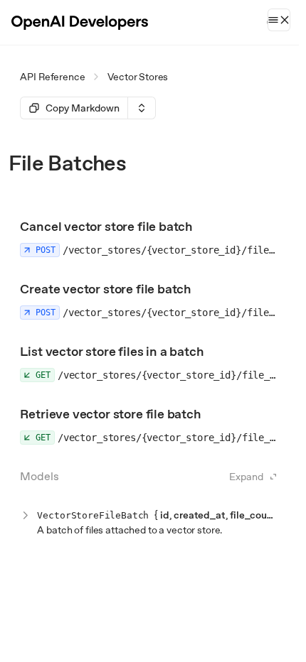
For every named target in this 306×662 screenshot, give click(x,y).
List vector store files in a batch (112, 351)
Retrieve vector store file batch (110, 413)
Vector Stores (137, 76)
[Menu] (279, 20)
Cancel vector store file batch (106, 226)
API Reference (52, 76)
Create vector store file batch (105, 288)
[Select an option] (141, 108)
